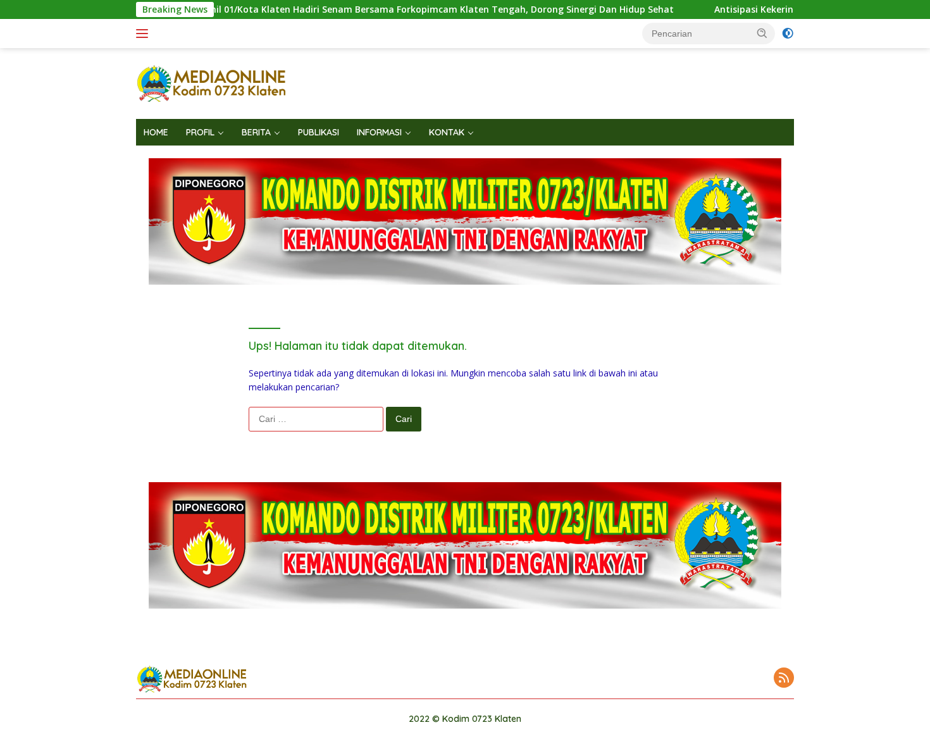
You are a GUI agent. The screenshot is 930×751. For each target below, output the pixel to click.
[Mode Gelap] (787, 33)
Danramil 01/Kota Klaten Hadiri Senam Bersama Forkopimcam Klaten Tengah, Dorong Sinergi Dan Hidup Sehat (394, 9)
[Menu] (144, 33)
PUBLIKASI (318, 132)
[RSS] (784, 678)
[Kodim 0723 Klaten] (212, 83)
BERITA (256, 132)
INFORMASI (379, 132)
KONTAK (446, 132)
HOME (156, 132)
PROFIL (200, 132)
